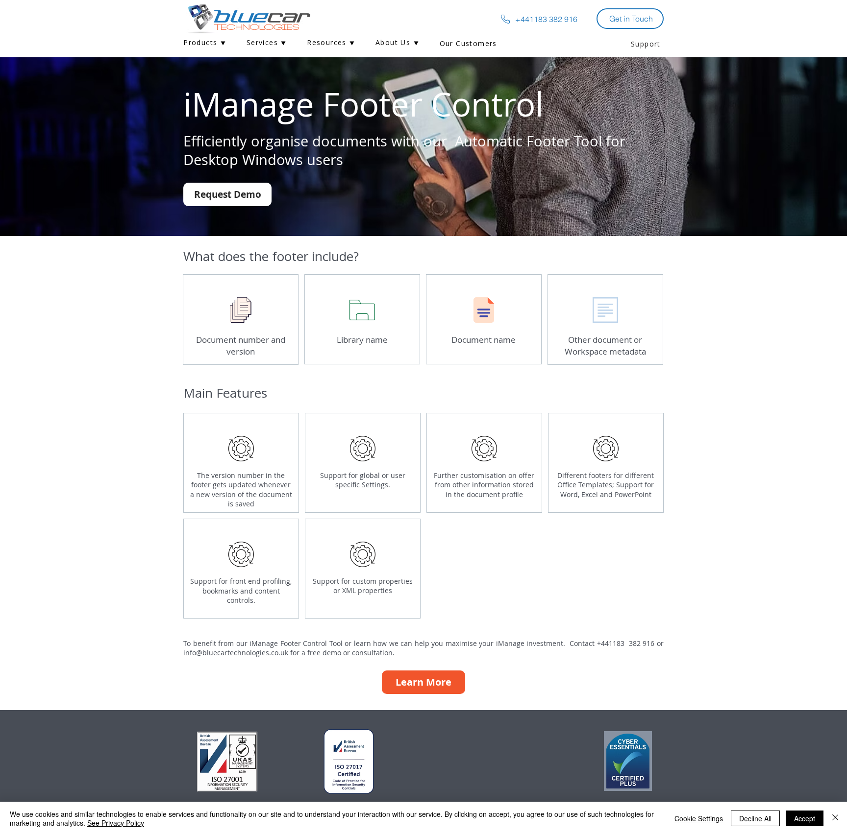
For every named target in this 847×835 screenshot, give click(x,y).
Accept (804, 818)
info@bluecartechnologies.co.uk (235, 652)
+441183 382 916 (627, 643)
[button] (204, 43)
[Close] (835, 818)
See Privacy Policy (115, 823)
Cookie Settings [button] (698, 818)
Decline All (755, 818)
